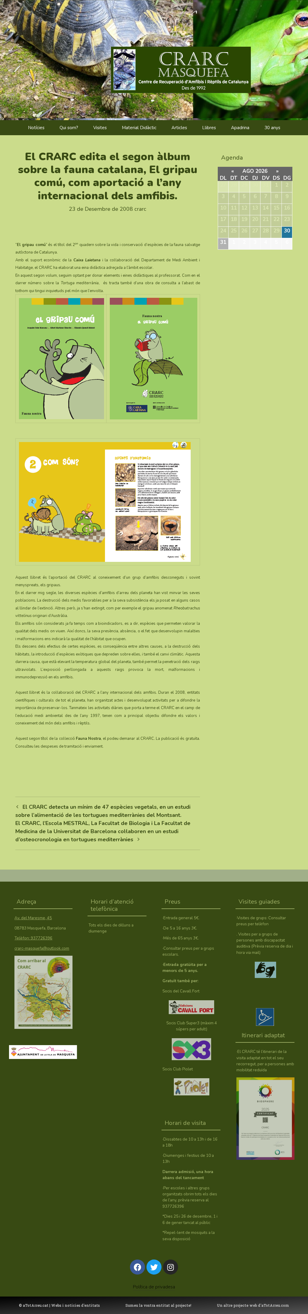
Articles (179, 128)
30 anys (272, 128)
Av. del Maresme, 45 (33, 918)
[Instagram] (170, 1267)
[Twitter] (154, 1267)
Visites (100, 128)
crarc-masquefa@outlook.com (41, 948)
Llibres (209, 128)
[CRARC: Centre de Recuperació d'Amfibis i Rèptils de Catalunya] (192, 57)
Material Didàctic (139, 128)
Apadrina (240, 128)
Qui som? (69, 128)
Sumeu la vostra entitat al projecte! (158, 1305)
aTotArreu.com (275, 1305)
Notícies (36, 128)
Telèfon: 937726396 (33, 938)
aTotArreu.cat (35, 1305)
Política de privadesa (154, 1287)
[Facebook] (137, 1267)
